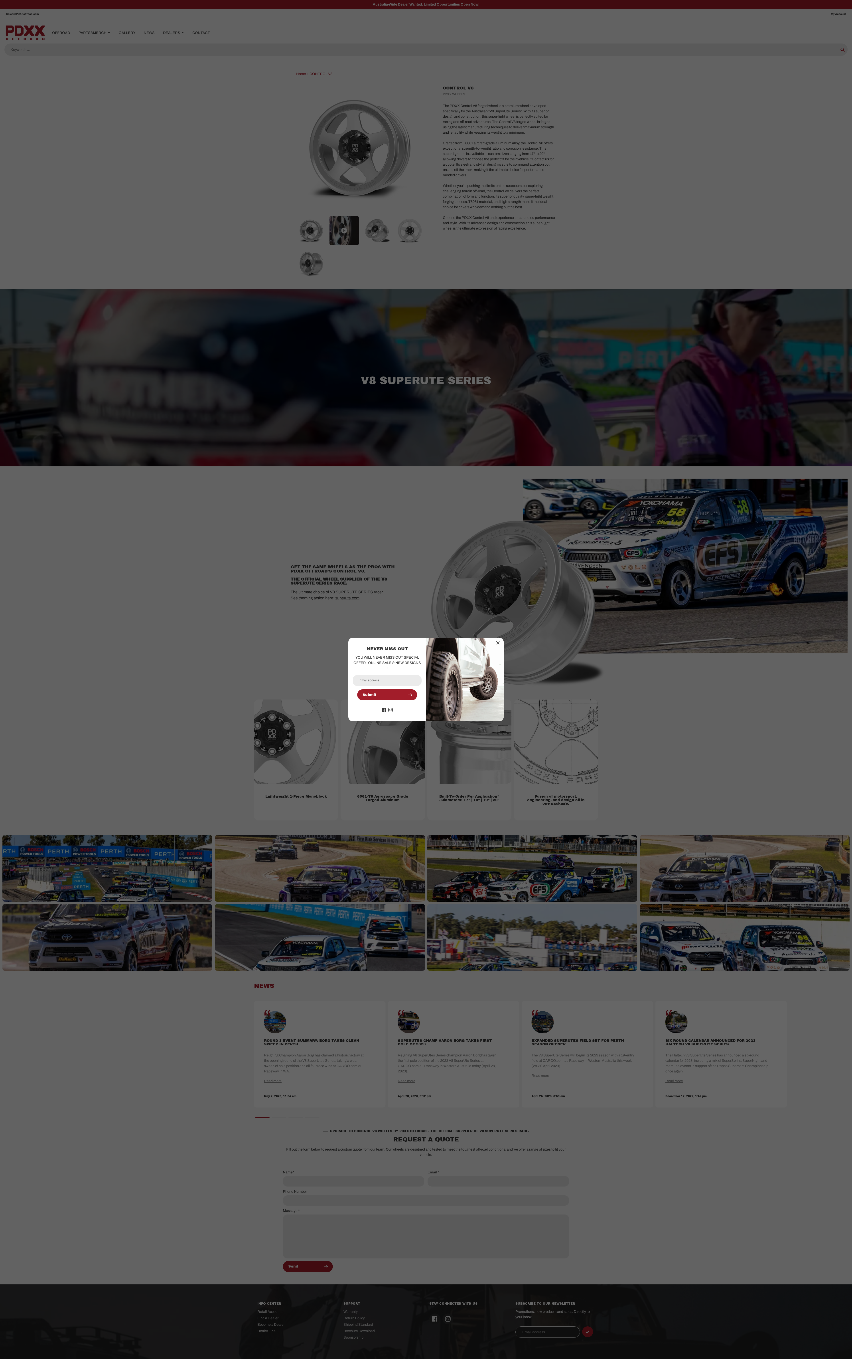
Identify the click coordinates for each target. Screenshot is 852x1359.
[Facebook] (384, 709)
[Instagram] (390, 709)
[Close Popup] (498, 643)
